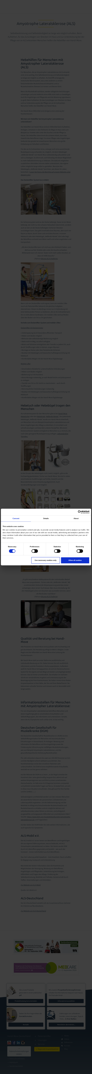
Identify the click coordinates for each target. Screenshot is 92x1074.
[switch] (35, 551)
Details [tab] (46, 518)
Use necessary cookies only (45, 560)
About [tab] (76, 518)
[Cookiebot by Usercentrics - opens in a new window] (79, 512)
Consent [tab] (16, 518)
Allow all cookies (75, 560)
